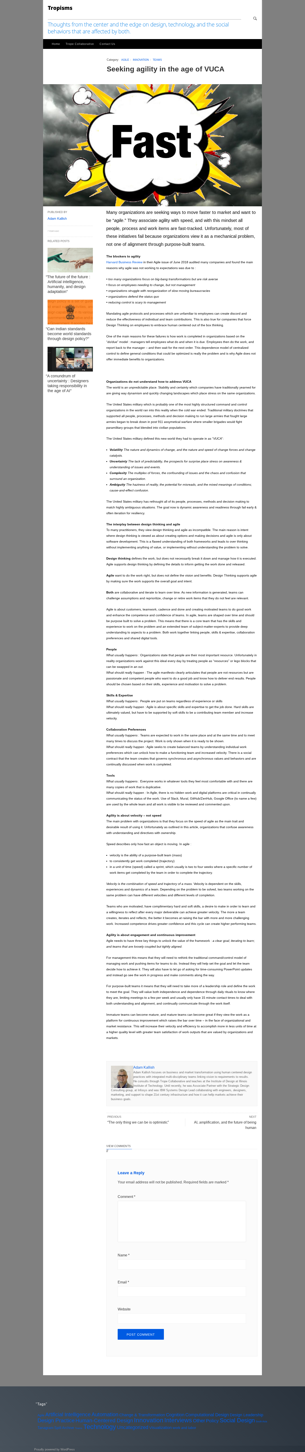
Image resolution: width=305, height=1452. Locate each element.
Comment (126, 1197)
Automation (105, 1414)
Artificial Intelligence (68, 1414)
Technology (99, 1426)
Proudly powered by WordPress (54, 1449)
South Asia (261, 1421)
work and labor (184, 1428)
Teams (157, 59)
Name (124, 1255)
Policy (212, 1420)
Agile (125, 59)
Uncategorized (132, 1427)
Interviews (178, 1420)
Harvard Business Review (124, 262)
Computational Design (207, 1414)
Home (56, 44)
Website (124, 1309)
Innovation (141, 59)
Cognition (175, 1414)
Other (199, 1420)
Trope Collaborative (80, 44)
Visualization (160, 1427)
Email (123, 1282)
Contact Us (107, 44)
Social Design (237, 1420)
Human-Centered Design (104, 1420)
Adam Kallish (144, 1067)
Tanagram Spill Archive (56, 1428)
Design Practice (56, 1420)
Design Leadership (246, 1415)
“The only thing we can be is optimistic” (138, 1122)
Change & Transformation (142, 1415)
